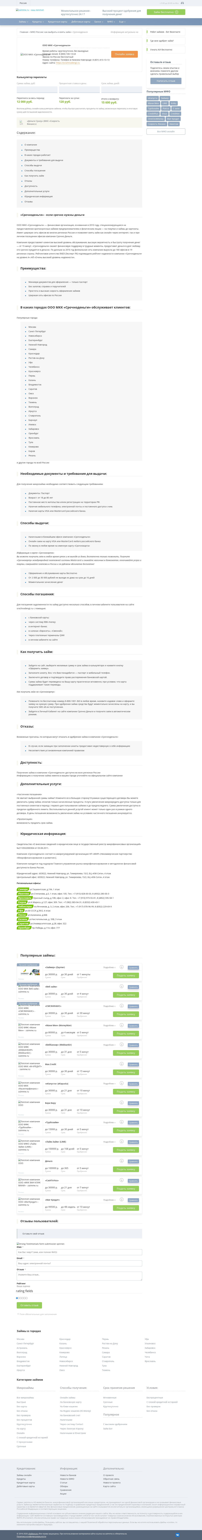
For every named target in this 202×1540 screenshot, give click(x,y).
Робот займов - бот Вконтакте (165, 31)
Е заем (176, 108)
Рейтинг (21, 1283)
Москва (20, 1339)
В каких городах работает (38, 155)
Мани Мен (153, 103)
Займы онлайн (24, 1475)
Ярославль (150, 1361)
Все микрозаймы (25, 1397)
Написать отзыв (166, 80)
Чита (147, 1356)
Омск (62, 1370)
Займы (22, 21)
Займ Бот (108, 1428)
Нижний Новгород (68, 1365)
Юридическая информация (39, 196)
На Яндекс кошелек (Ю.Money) (75, 1410)
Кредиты (37, 21)
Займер (165, 98)
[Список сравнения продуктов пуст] (182, 2)
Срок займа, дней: (110, 83)
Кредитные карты (57, 21)
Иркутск (21, 1370)
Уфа (147, 1339)
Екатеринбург (24, 1365)
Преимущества (32, 149)
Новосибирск (66, 1361)
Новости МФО (67, 1478)
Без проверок (24, 1415)
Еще (121, 21)
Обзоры (64, 1486)
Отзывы (29, 201)
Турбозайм (153, 108)
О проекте (108, 1475)
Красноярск (65, 1348)
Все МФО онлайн (166, 131)
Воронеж (21, 1356)
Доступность (31, 186)
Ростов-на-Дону (110, 1343)
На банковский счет (70, 1415)
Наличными (66, 1419)
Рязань (105, 1348)
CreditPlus (153, 113)
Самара (106, 1352)
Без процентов (24, 1419)
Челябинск (150, 1352)
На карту (21, 1428)
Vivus (164, 113)
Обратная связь (111, 1478)
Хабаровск (150, 1348)
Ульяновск (150, 1343)
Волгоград (22, 1352)
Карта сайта (109, 1486)
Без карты (22, 1406)
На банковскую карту (70, 1402)
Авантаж (173, 124)
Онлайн (21, 1433)
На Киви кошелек (69, 1406)
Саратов (106, 1356)
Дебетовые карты (80, 21)
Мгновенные (109, 1397)
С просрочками (24, 1442)
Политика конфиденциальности (31, 1536)
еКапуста (152, 98)
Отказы (28, 180)
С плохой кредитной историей (32, 1437)
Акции (63, 1493)
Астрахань (22, 1348)
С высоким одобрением (115, 1424)
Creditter (175, 113)
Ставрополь (108, 1361)
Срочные (21, 1446)
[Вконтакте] (177, 1534)
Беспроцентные (155, 1397)
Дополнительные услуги (37, 191)
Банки (97, 21)
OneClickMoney (155, 118)
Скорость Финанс (157, 124)
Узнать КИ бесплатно (161, 49)
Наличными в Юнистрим (73, 1433)
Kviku (173, 103)
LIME (165, 103)
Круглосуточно (24, 1424)
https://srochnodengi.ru (68, 62)
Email (19, 1258)
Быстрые (21, 1402)
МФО (110, 21)
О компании (31, 144)
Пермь (105, 1339)
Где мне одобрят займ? (162, 40)
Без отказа (22, 1410)
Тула (104, 1365)
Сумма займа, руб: (26, 83)
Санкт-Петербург (25, 1343)
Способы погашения (35, 170)
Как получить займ (34, 175)
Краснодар (65, 1339)
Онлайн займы (67, 1397)
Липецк (63, 1356)
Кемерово (64, 1352)
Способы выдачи (33, 165)
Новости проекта (112, 1482)
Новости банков (68, 1475)
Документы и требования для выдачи (44, 160)
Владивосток (23, 1361)
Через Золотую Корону (71, 1428)
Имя (19, 1247)
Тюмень (106, 1370)
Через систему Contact (71, 1424)
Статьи (63, 1482)
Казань (63, 1343)
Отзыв (20, 1269)
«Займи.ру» (33, 1533)
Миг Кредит (173, 118)
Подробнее (108, 967)
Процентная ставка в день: (73, 83)
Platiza (166, 108)
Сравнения (65, 1490)
